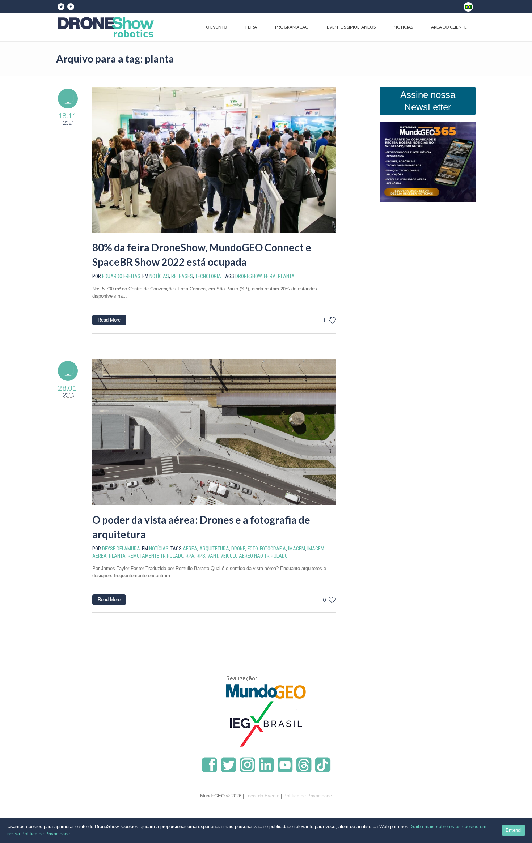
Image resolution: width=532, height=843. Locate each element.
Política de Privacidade (307, 796)
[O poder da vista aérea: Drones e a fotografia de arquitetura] (214, 432)
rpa (190, 556)
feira (270, 276)
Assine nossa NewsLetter (427, 100)
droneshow (248, 276)
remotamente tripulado (155, 556)
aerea (190, 549)
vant (212, 556)
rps (201, 556)
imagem (296, 549)
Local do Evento (262, 796)
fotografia (273, 549)
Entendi (514, 830)
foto (253, 549)
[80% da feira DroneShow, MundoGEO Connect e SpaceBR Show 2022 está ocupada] (214, 160)
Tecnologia (208, 276)
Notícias (159, 276)
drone (238, 549)
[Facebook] (70, 6)
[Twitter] (60, 6)
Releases (182, 276)
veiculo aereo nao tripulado (254, 556)
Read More (109, 320)
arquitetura (214, 549)
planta (286, 276)
